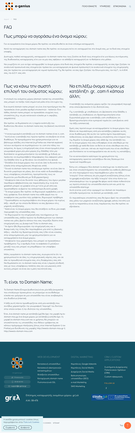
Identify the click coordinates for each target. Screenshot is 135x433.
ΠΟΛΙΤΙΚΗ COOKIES (44, 423)
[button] (130, 6)
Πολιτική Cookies (31, 422)
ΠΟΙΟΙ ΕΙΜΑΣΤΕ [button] (89, 6)
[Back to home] (17, 6)
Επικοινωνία (18, 377)
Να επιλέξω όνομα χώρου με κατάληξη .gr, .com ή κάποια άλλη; (97, 91)
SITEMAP (56, 423)
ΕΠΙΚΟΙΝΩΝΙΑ (119, 6)
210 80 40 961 (18, 382)
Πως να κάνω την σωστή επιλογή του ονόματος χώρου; (33, 88)
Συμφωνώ (10, 428)
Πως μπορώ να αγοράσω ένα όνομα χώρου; (45, 36)
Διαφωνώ (25, 428)
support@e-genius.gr (18, 386)
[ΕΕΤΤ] (12, 398)
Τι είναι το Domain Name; (28, 282)
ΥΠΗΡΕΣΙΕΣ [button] (105, 6)
